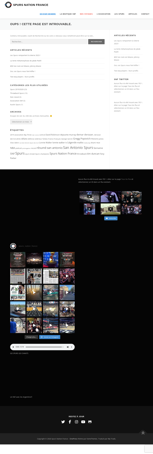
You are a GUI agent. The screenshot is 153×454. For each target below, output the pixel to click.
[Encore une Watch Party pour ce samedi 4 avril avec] (34, 276)
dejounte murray (68, 134)
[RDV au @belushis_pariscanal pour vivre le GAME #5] (17, 259)
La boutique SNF (68, 14)
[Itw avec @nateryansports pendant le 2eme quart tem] (67, 276)
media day (87, 143)
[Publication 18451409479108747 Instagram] (17, 309)
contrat (42, 135)
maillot (80, 142)
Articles (132, 14)
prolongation (26, 148)
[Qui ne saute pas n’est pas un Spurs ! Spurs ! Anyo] (34, 325)
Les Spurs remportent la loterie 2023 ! (25, 55)
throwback (82, 154)
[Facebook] (70, 422)
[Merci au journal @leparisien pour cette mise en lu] (17, 276)
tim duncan (93, 153)
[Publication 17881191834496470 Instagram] (34, 292)
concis (37, 135)
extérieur (38, 139)
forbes (45, 139)
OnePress (73, 439)
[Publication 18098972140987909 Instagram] (17, 325)
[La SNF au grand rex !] (50, 259)
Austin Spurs (15, 104)
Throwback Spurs (17, 93)
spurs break (30, 154)
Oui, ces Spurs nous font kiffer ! (22, 71)
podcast (19, 148)
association (18, 135)
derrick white (15, 139)
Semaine (98, 148)
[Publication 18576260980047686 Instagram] (50, 325)
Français (57, 139)
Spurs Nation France (30, 4)
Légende (72, 142)
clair (33, 135)
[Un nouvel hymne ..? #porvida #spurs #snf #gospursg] (67, 309)
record (33, 148)
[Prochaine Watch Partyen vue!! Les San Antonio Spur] (17, 292)
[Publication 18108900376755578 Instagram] (50, 292)
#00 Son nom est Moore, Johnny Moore (25, 66)
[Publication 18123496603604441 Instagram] (67, 325)
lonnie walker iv (59, 142)
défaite (24, 138)
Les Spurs (119, 14)
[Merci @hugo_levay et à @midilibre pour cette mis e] (50, 276)
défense (31, 139)
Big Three (28, 135)
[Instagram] (76, 422)
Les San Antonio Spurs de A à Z (29, 143)
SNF (12, 153)
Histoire (94, 138)
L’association (103, 14)
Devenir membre (48, 14)
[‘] (34, 309)
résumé (41, 148)
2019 (12, 135)
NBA (12, 148)
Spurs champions (42, 154)
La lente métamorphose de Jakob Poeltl (25, 61)
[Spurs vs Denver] (50, 309)
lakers (16, 143)
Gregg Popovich (82, 138)
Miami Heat (95, 143)
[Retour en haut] (143, 433)
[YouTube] (83, 422)
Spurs (20, 153)
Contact (145, 14)
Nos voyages (86, 14)
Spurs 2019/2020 (17, 89)
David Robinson (53, 134)
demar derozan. (85, 134)
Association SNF (16, 101)
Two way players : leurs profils (22, 77)
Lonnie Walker (45, 142)
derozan (97, 135)
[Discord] (90, 422)
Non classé (14, 97)
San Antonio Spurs (78, 147)
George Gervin (67, 139)
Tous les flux (133, 86)
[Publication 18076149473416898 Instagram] (67, 292)
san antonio (55, 148)
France (51, 139)
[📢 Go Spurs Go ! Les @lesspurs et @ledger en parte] (67, 259)
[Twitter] (63, 422)
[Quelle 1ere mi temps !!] (34, 259)
